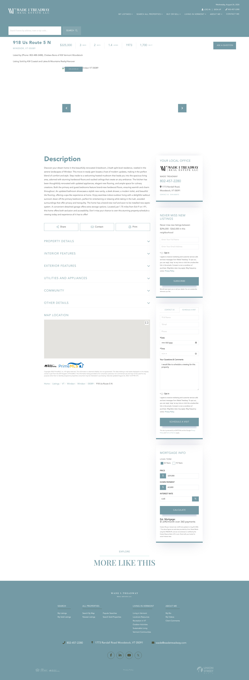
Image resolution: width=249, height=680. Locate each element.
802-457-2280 (233, 9)
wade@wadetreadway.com (171, 643)
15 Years (179, 463)
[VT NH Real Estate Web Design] (205, 670)
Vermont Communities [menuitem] (142, 632)
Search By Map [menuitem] (88, 613)
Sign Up (217, 10)
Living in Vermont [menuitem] (194, 14)
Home (47, 384)
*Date (162, 338)
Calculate (179, 510)
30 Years (167, 463)
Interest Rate (166, 494)
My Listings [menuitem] (125, 14)
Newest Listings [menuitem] (88, 617)
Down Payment (167, 482)
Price (162, 471)
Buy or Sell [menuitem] (173, 14)
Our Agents (174, 194)
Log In (207, 10)
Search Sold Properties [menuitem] (112, 617)
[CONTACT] (224, 45)
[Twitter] (138, 655)
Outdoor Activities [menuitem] (140, 625)
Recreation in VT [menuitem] (139, 621)
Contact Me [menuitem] (232, 14)
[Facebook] (111, 655)
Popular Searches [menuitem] (110, 613)
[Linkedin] (120, 655)
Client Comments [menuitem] (173, 621)
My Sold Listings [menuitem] (64, 617)
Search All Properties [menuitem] (149, 14)
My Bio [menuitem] (168, 613)
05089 (91, 384)
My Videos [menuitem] (170, 617)
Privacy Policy (169, 271)
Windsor (71, 384)
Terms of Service (171, 433)
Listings (55, 384)
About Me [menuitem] (215, 14)
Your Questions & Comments (171, 360)
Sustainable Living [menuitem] (140, 628)
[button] (72, 30)
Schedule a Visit (189, 310)
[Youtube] (129, 655)
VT (63, 384)
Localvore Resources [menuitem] (141, 617)
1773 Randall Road (118, 643)
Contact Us (164, 194)
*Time (162, 349)
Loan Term (165, 459)
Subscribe (179, 281)
